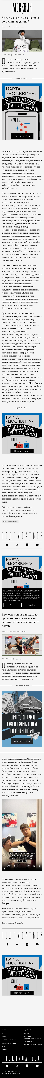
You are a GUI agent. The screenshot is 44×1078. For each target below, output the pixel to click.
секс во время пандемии (10, 521)
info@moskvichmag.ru (14, 1073)
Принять (12, 605)
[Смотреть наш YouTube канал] (37, 544)
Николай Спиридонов (17, 631)
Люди (4, 27)
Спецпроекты (29, 1041)
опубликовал (14, 759)
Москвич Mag (13, 1071)
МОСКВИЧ (22, 8)
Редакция (27, 1030)
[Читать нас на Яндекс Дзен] (27, 544)
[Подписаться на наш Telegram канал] (7, 544)
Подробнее (31, 605)
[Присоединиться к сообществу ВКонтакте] (17, 544)
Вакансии (27, 1033)
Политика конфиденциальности (32, 1037)
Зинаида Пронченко (17, 27)
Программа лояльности (33, 1045)
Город (4, 631)
